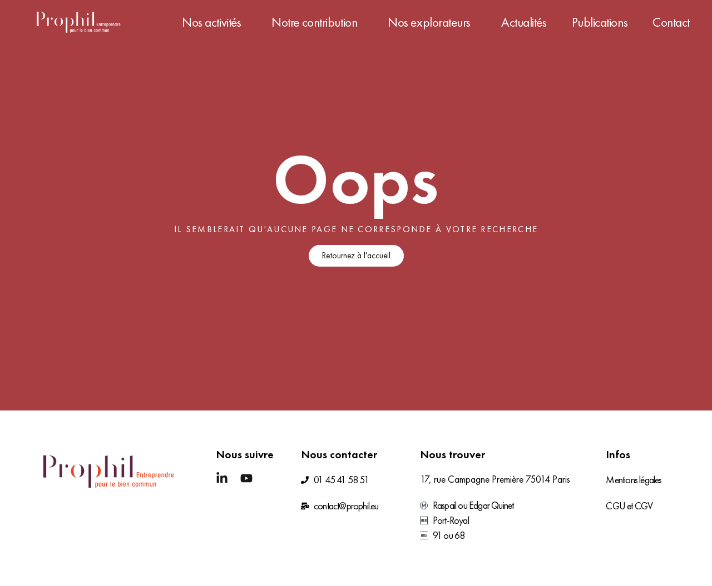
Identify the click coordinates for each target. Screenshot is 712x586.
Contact (671, 22)
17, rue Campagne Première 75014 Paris (495, 479)
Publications (600, 22)
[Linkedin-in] (222, 478)
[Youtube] (246, 478)
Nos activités (211, 22)
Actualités (524, 22)
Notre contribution (314, 22)
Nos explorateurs (429, 22)
